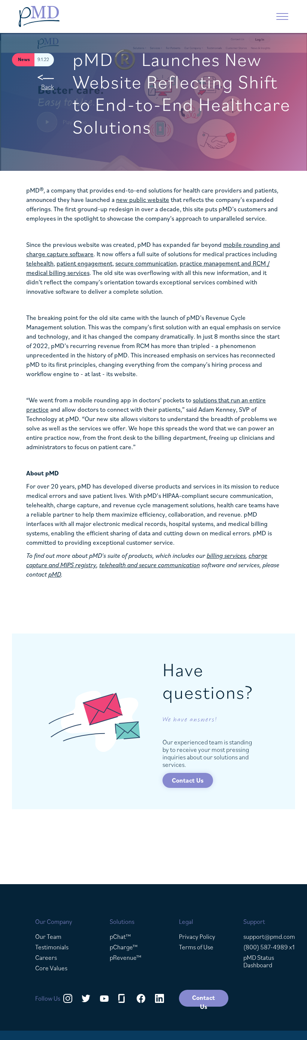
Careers (46, 957)
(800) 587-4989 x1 (269, 947)
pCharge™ (124, 947)
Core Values (51, 968)
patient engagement (84, 263)
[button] (282, 16)
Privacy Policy (197, 936)
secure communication (146, 263)
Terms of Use (196, 947)
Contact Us (188, 780)
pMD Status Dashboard (258, 961)
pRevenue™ (126, 957)
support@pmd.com (269, 936)
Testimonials (52, 947)
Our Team (48, 936)
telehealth (40, 263)
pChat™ (120, 936)
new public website (142, 200)
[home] (80, 16)
